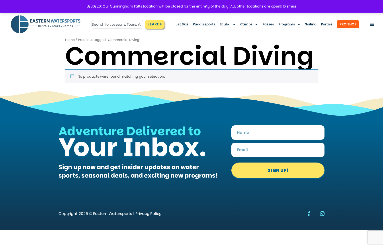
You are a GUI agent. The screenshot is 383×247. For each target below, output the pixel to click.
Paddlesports (204, 24)
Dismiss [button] (290, 6)
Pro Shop (348, 24)
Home (70, 40)
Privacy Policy (148, 213)
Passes (268, 24)
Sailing (311, 24)
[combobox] (117, 24)
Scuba (225, 24)
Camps (246, 24)
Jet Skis (182, 24)
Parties (326, 24)
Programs (286, 24)
